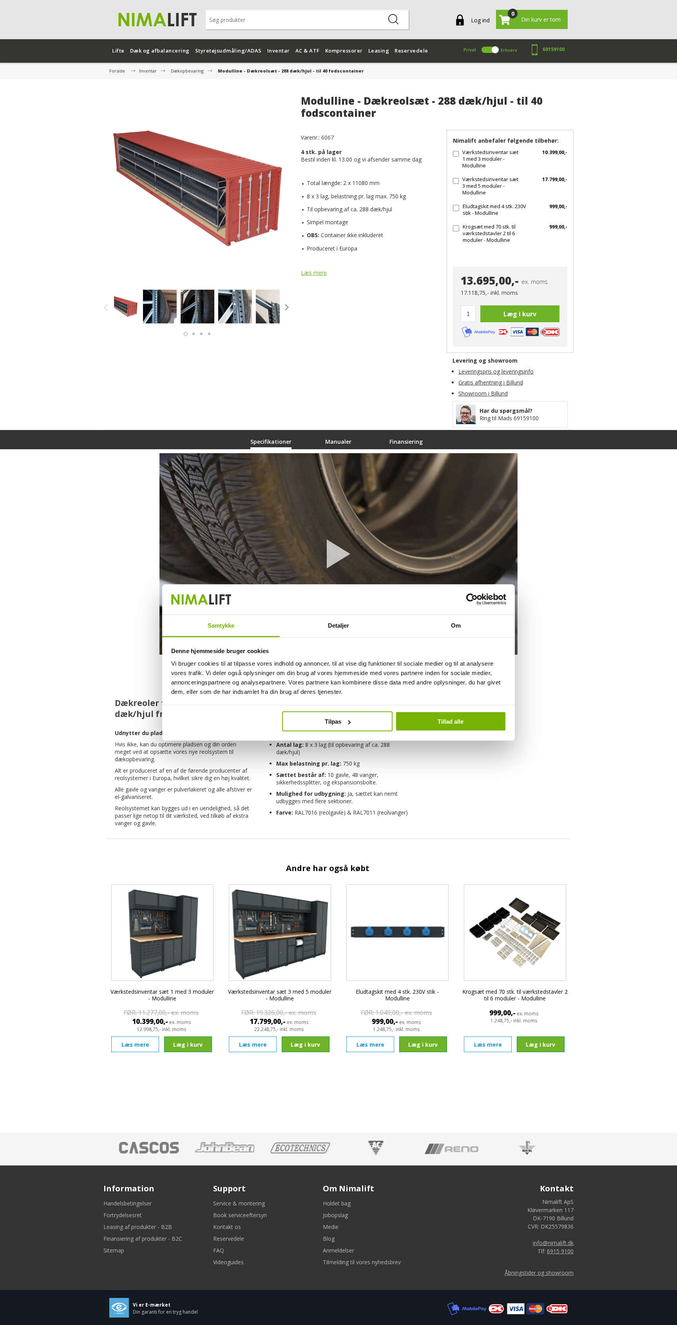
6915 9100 (560, 1251)
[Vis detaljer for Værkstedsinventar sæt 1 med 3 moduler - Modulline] (162, 932)
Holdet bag (337, 1203)
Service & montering (239, 1203)
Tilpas (333, 721)
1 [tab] (184, 332)
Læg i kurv (519, 314)
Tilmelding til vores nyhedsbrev (362, 1262)
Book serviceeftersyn (240, 1215)
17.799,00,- (554, 179)
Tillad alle (450, 721)
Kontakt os (227, 1227)
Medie (330, 1227)
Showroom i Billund (483, 393)
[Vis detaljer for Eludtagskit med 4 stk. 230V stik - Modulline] (397, 932)
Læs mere (314, 272)
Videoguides (228, 1262)
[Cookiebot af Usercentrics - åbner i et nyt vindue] (472, 599)
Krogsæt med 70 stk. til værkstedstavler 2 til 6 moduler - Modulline (489, 233)
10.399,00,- (554, 152)
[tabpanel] (122, 306)
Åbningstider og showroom (539, 1272)
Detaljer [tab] (338, 625)
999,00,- (558, 206)
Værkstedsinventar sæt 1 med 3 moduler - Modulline (490, 159)
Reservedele (228, 1238)
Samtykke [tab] (221, 625)
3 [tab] (199, 332)
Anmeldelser (338, 1250)
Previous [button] (108, 307)
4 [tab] (207, 332)
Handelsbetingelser (127, 1203)
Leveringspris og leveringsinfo (496, 371)
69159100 (554, 49)
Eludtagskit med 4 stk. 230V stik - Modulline (494, 209)
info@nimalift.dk (553, 1243)
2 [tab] (192, 332)
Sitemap (113, 1250)
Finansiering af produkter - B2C (142, 1238)
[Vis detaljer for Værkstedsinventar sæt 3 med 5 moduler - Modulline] (280, 932)
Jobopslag (335, 1215)
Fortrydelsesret (122, 1215)
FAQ (218, 1250)
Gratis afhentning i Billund (490, 382)
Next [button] (285, 307)
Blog (329, 1238)
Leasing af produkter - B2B (137, 1227)
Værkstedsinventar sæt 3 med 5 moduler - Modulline (490, 186)
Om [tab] (456, 625)
